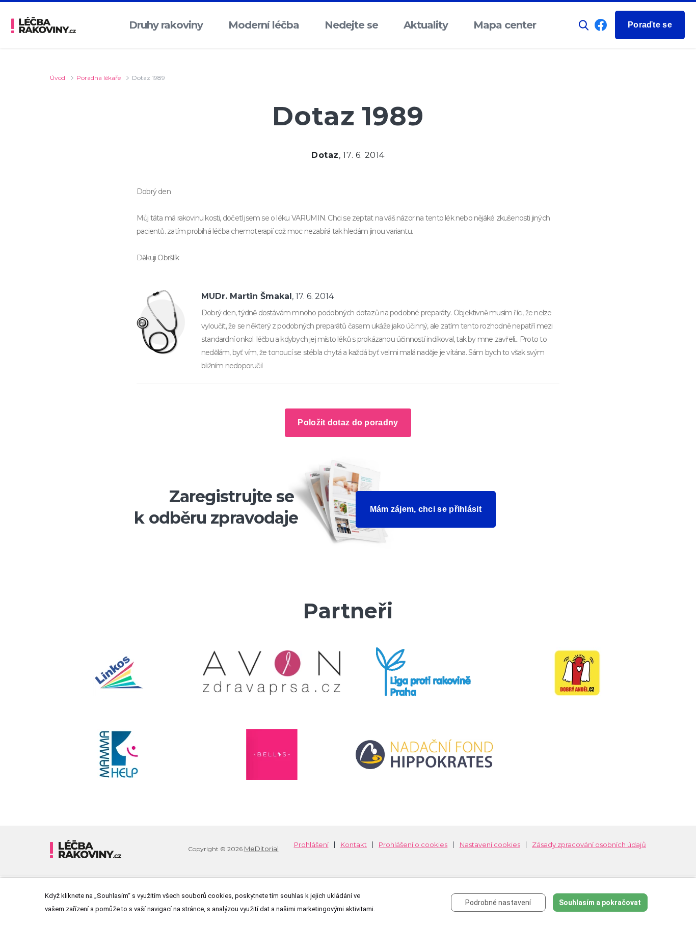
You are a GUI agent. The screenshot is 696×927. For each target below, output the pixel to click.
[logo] (43, 25)
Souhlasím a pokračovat (600, 902)
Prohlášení (311, 844)
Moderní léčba (263, 25)
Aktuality (426, 25)
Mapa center (504, 25)
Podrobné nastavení (498, 902)
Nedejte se (351, 25)
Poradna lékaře (98, 77)
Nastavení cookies (490, 844)
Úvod (57, 77)
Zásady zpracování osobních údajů (589, 844)
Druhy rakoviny (166, 25)
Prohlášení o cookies (413, 844)
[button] (584, 25)
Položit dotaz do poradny (348, 422)
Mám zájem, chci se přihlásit (425, 509)
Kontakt (353, 844)
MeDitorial (261, 848)
